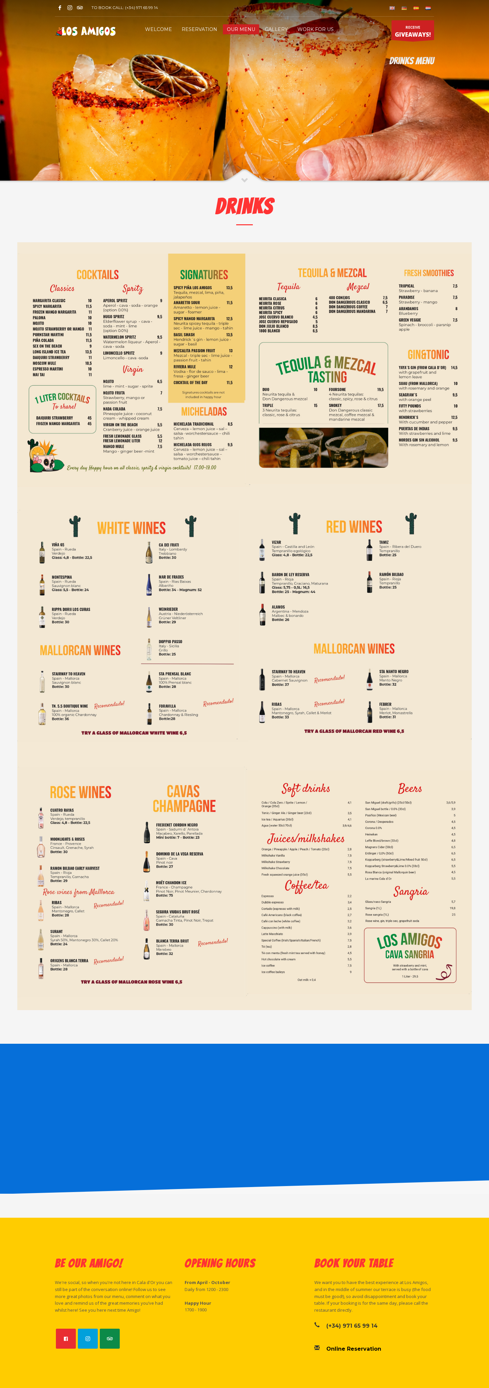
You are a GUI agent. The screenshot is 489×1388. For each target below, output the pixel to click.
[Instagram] (70, 8)
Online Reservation (353, 1349)
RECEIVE (413, 31)
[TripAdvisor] (80, 8)
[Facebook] (60, 8)
